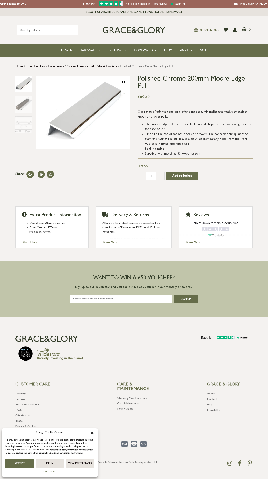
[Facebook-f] (239, 463)
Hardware (88, 50)
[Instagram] (50, 174)
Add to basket (182, 176)
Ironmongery (56, 66)
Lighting (115, 50)
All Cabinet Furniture (104, 66)
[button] (92, 433)
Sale (203, 50)
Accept (19, 463)
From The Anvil (176, 50)
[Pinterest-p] (250, 463)
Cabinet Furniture (77, 66)
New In (67, 50)
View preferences (80, 463)
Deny (49, 463)
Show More (30, 242)
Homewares (143, 50)
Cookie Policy (48, 472)
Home (19, 66)
